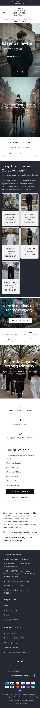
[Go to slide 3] (22, 72)
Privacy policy (33, 697)
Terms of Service (11, 648)
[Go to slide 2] (20, 71)
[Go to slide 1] (17, 71)
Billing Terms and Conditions (16, 652)
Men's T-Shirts (12, 476)
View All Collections (20, 497)
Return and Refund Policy (15, 638)
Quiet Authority (12, 485)
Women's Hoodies (14, 463)
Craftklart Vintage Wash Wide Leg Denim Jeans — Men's (10, 284)
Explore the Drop (20, 491)
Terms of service (14, 700)
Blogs (6, 615)
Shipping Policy (10, 643)
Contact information (21, 703)
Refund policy (22, 697)
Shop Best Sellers (13, 56)
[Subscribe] (20, 153)
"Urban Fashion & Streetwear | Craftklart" (23, 694)
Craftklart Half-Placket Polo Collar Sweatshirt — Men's (29, 216)
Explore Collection (20, 320)
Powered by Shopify (8, 697)
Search (7, 605)
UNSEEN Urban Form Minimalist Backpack (29, 249)
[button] (4, 11)
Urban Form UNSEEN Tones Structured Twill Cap (10, 250)
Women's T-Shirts (13, 472)
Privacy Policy (10, 633)
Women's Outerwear (15, 481)
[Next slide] (36, 50)
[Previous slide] (4, 50)
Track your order (11, 620)
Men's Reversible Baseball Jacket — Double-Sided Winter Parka (10, 216)
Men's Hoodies (12, 467)
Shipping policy (27, 700)
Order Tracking (10, 610)
